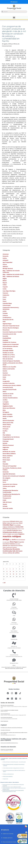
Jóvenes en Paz (7, 395)
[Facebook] (8, 693)
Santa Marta (17, 543)
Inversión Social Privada (9, 389)
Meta (4, 410)
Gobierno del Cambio (9, 369)
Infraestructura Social (10, 532)
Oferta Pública (7, 424)
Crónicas (5, 315)
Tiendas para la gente (9, 486)
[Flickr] (16, 699)
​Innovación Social (8, 387)
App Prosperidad (7, 262)
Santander (6, 472)
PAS (4, 433)
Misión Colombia (7, 414)
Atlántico (5, 266)
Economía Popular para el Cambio (12, 332)
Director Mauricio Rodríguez (11, 328)
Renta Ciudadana (10, 543)
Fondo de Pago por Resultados (11, 361)
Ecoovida (5, 336)
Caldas (5, 284)
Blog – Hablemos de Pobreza (11, 276)
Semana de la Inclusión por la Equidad (14, 476)
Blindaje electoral (8, 268)
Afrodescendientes (6, 521)
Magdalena (6, 404)
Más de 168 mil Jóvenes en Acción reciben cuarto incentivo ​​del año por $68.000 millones (12, 233)
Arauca (5, 264)
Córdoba (5, 313)
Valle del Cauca (7, 502)
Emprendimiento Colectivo (10, 346)
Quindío (5, 443)
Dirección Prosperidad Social (11, 325)
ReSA (4, 461)
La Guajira (5, 402)
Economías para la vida (9, 334)
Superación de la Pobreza (10, 484)
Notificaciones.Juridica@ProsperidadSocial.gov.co (9, 742)
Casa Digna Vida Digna (9, 291)
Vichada (5, 506)
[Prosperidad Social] (14, 7)
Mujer (10, 539)
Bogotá (5, 278)
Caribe (4, 289)
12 (10, 571)
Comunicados (7, 305)
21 (16, 574)
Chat (14, 615)
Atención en (14, 646)
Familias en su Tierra (9, 225)
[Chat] (14, 612)
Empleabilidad (7, 338)
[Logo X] (16, 693)
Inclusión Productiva (9, 229)
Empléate (5, 340)
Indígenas (20, 530)
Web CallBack (14, 631)
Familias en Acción (8, 352)
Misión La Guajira (8, 416)
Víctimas (5, 553)
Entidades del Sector (8, 837)
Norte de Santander (8, 420)
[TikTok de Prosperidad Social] (20, 693)
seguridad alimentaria (9, 474)
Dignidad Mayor (7, 323)
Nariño (18, 229)
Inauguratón (6, 381)
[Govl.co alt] (14, 2)
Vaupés (5, 504)
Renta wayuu (6, 459)
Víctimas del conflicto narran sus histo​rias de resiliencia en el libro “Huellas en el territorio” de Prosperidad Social (14, 240)
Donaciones (6, 330)
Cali (11, 523)
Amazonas (6, 254)
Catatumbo (6, 295)
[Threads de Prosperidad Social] (20, 699)
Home (4, 377)
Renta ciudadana (8, 455)
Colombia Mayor (7, 303)
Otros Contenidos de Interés (9, 842)
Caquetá (5, 287)
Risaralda (5, 464)
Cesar (4, 299)
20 (13, 574)
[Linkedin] (12, 699)
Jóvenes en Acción (8, 393)
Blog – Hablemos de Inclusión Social (13, 274)
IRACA (10, 227)
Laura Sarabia (15, 534)
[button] (14, 17)
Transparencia (7, 498)
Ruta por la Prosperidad (9, 466)
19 (10, 574)
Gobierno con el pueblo (9, 366)
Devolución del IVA (8, 319)
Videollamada (14, 639)
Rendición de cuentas (9, 451)
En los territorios (7, 348)
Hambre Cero (6, 375)
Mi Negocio (16, 227)
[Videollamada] (14, 636)
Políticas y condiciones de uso (8, 774)
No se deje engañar (6, 542)
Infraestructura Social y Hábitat (12, 385)
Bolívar (5, 280)
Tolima (4, 488)
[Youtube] (8, 699)
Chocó (4, 301)
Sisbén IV (5, 480)
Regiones (5, 449)
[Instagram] (12, 693)
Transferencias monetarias (11, 547)
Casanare (5, 293)
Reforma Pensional (8, 445)
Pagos (16, 542)
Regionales (6, 447)
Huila (4, 379)
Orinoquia (5, 428)
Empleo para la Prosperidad (11, 344)
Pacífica (5, 431)
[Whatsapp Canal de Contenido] (14, 604)
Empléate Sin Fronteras (9, 342)
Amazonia (5, 256)
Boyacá (5, 282)
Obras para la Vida (8, 422)
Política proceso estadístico (8, 776)
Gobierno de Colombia (8, 833)
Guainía (5, 371)
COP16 (4, 311)
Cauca (4, 297)
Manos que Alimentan (9, 408)
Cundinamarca (7, 317)
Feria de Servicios (8, 358)
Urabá (4, 500)
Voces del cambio (8, 508)
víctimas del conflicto (13, 553)
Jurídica (5, 399)
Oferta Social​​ (6, 426)
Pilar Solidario (7, 435)
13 (13, 571)
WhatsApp (14, 607)
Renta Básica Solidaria (9, 453)
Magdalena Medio (8, 406)
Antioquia (5, 260)
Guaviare (5, 373)
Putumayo (5, 441)
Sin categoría (6, 478)
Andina (5, 258)
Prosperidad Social (8, 439)
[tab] (14, 833)
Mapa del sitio (5, 778)
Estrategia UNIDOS (8, 350)
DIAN (4, 321)
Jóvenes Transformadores (10, 397)
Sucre (4, 482)
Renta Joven (6, 457)
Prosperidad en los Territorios (11, 437)
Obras (12, 542)
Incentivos (4, 530)
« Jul (4, 582)
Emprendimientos (13, 528)
